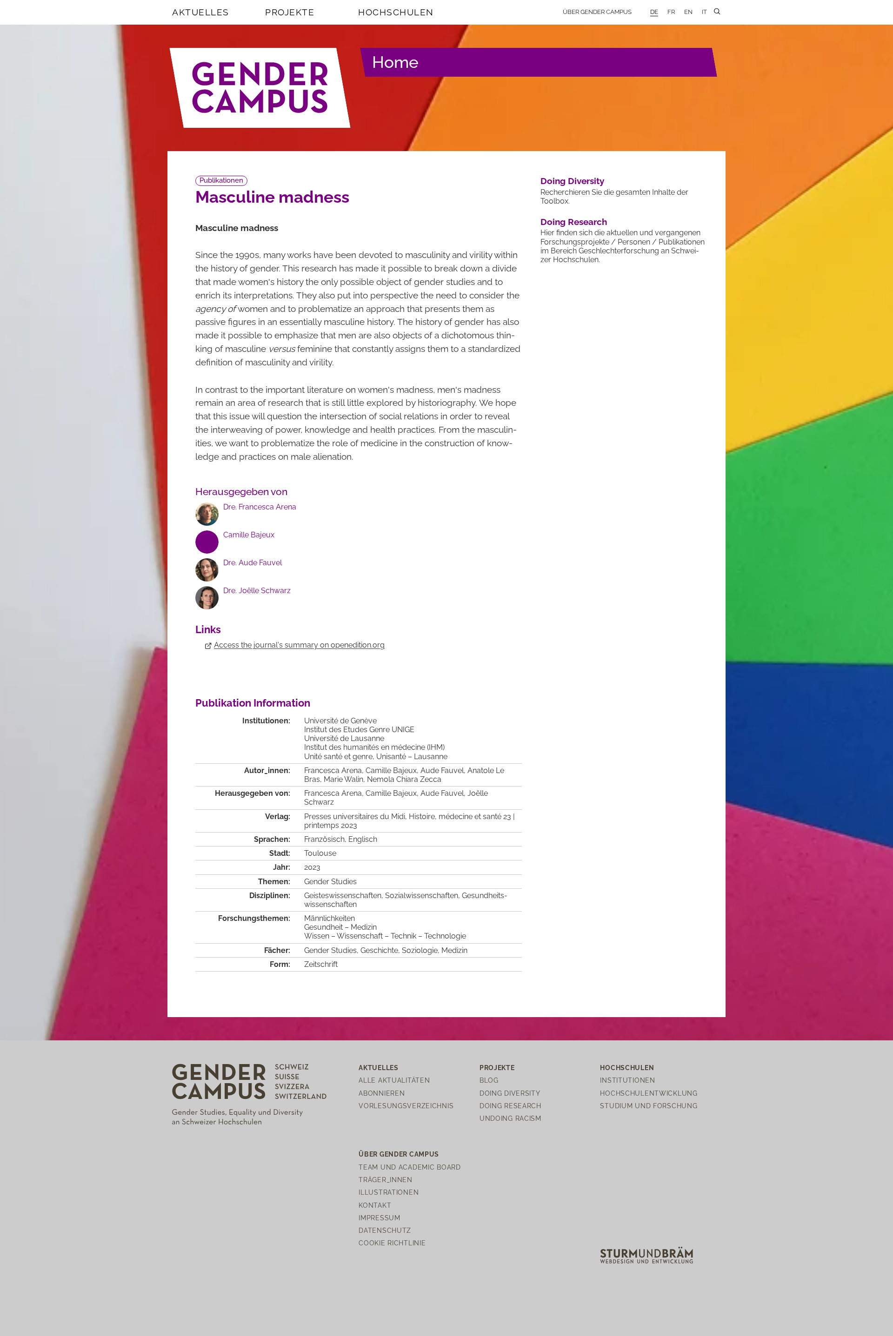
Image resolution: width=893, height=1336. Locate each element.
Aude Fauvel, (443, 793)
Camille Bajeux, (393, 793)
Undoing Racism (510, 1118)
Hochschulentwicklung (648, 1093)
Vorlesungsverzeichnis (406, 1106)
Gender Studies (330, 881)
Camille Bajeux (248, 534)
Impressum (379, 1218)
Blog (489, 1080)
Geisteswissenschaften (342, 895)
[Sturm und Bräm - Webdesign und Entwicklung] (646, 1254)
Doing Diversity (572, 181)
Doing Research (573, 222)
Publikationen (221, 180)
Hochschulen (396, 12)
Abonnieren (382, 1093)
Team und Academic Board (410, 1167)
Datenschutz (385, 1230)
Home (395, 62)
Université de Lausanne (344, 738)
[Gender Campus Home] (260, 88)
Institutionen (627, 1080)
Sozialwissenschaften (421, 895)
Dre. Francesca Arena (259, 507)
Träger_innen (386, 1180)
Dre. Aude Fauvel (252, 562)
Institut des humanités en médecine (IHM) (374, 747)
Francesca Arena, (335, 793)
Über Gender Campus (597, 11)
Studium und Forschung (648, 1106)
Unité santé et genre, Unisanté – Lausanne (375, 756)
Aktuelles (200, 12)
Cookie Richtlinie (392, 1243)
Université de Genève (340, 720)
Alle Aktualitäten (394, 1080)
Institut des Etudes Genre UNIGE (359, 729)
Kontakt (375, 1205)
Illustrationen (389, 1192)
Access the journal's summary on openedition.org (299, 645)
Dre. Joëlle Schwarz (257, 590)
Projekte (289, 12)
